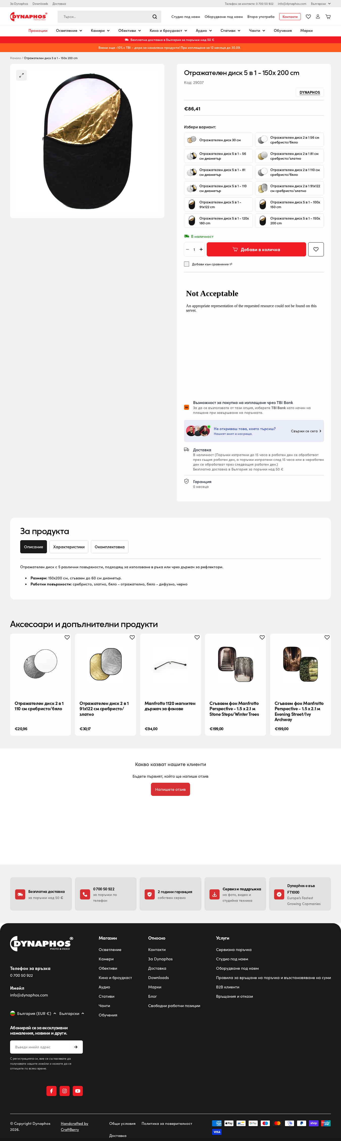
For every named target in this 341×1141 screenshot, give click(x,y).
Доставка (59, 4)
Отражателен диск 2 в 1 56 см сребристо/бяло (294, 140)
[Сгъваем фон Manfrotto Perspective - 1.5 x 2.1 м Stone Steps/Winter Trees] (235, 664)
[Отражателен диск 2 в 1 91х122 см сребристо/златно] (105, 664)
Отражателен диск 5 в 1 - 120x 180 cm (224, 220)
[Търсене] (154, 16)
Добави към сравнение (210, 264)
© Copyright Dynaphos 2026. (30, 1126)
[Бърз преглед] (63, 645)
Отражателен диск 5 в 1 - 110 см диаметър (223, 188)
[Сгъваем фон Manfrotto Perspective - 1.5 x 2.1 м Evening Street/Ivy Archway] (300, 664)
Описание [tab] (33, 546)
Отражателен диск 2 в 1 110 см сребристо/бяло (295, 172)
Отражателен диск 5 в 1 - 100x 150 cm (295, 204)
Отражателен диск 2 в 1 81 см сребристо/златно (294, 156)
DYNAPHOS (310, 92)
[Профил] (318, 16)
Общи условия (122, 1123)
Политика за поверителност (167, 1123)
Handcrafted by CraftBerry (74, 1126)
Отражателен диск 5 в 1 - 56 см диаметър (222, 156)
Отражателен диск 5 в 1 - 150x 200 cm (295, 220)
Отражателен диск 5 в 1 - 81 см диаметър (222, 172)
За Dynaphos (19, 4)
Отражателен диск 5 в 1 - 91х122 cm (220, 204)
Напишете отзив (170, 789)
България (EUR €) (34, 1013)
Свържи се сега (304, 431)
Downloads (40, 4)
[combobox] (109, 17)
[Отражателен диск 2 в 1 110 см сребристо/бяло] (40, 664)
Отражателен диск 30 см (220, 139)
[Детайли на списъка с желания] (308, 16)
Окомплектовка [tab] (110, 546)
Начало (15, 58)
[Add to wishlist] (316, 249)
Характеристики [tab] (69, 546)
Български (318, 3)
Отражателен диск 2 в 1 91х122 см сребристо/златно (295, 188)
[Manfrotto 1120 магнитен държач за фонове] (170, 664)
